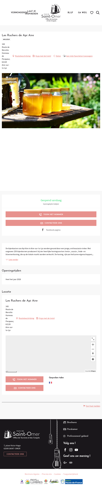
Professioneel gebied (77, 436)
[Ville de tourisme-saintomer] (45, 481)
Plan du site (47, 474)
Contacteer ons (15, 454)
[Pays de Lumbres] (33, 481)
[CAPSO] (21, 481)
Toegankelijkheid (70, 474)
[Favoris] (92, 13)
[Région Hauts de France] (71, 481)
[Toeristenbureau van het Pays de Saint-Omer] (51, 13)
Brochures (72, 422)
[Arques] (54, 481)
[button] (97, 12)
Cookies (57, 474)
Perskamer (72, 429)
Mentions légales (32, 474)
